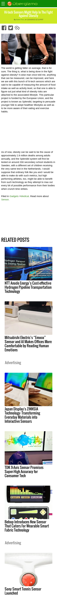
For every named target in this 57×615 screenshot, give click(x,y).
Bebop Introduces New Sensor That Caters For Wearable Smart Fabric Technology (27, 526)
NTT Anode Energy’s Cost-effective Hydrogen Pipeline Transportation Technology (28, 287)
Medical (25, 196)
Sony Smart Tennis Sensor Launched (23, 591)
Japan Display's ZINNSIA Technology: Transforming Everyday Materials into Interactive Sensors (22, 415)
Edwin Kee (20, 20)
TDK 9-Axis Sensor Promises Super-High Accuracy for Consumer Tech (24, 471)
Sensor (5, 199)
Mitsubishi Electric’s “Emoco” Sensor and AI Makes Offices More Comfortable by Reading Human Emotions (28, 343)
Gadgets (14, 196)
